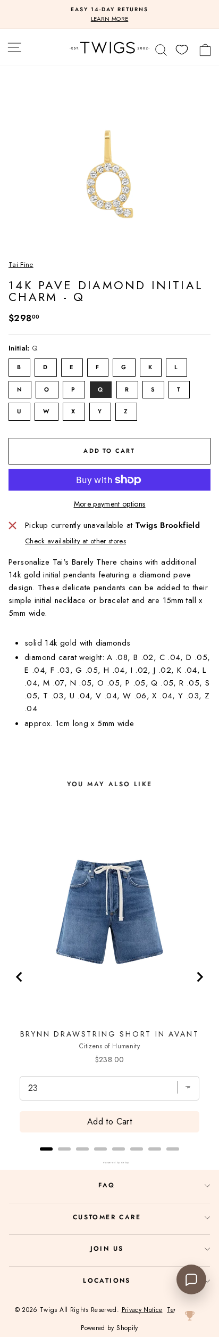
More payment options (110, 504)
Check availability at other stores (75, 541)
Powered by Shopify (109, 1328)
